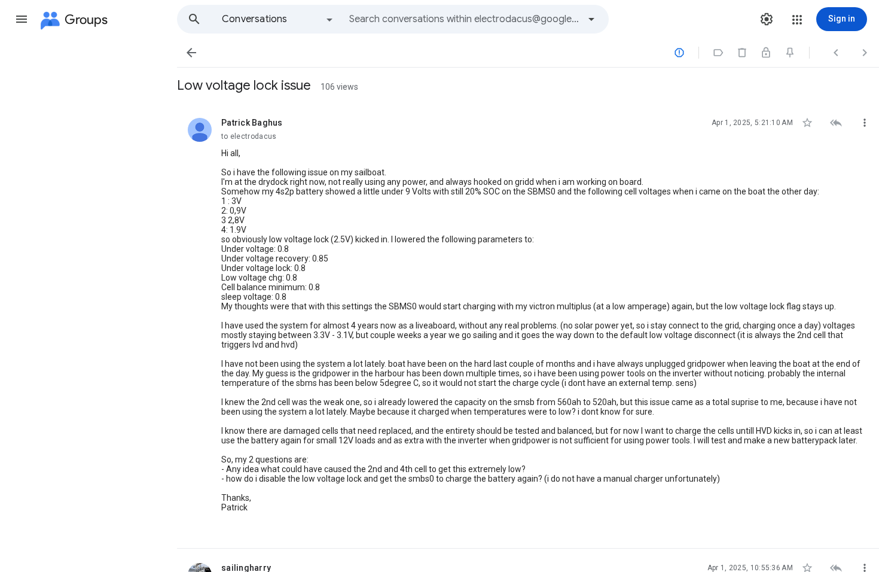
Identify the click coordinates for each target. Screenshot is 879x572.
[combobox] (464, 19)
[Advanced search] (591, 19)
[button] (21, 19)
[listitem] (528, 326)
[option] (278, 19)
